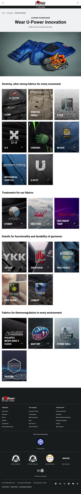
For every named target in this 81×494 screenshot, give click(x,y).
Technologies (9, 13)
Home (3, 13)
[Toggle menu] (3, 3)
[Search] (78, 2)
